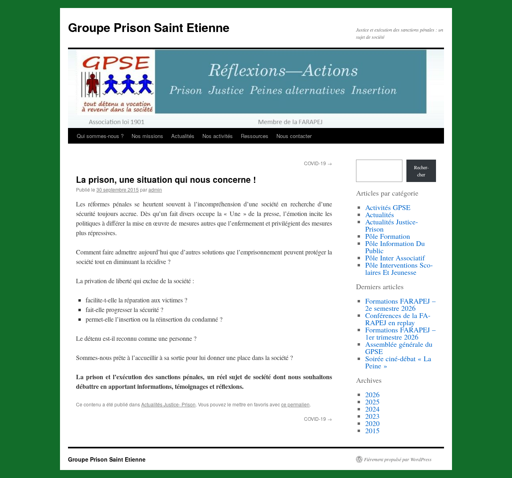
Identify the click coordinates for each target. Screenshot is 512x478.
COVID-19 (318, 163)
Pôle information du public (395, 246)
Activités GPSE (387, 207)
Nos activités (217, 136)
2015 (372, 430)
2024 (372, 409)
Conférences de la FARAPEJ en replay (397, 318)
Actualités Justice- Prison (168, 404)
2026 (372, 394)
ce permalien (295, 404)
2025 (372, 401)
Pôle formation (387, 236)
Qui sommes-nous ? (100, 136)
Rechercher (421, 171)
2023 (372, 416)
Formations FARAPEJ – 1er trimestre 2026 (400, 333)
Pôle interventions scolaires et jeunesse (399, 268)
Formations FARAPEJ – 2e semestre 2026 (400, 304)
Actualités (182, 136)
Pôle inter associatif (395, 257)
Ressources (254, 136)
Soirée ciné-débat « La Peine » (398, 362)
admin (155, 189)
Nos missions (147, 136)
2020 (372, 423)
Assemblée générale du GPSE (398, 347)
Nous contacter (294, 136)
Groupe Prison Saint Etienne (149, 27)
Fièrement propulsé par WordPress (398, 459)
